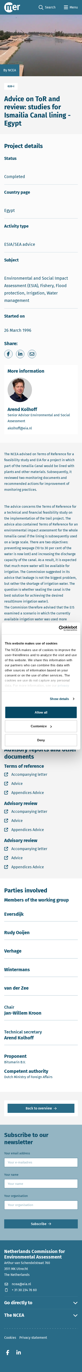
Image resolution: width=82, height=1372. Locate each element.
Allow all (41, 712)
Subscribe (38, 1224)
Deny (41, 740)
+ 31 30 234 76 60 (24, 1290)
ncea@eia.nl (21, 1284)
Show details (59, 699)
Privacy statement (33, 1338)
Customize (39, 726)
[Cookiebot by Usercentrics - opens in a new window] (59, 628)
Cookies (10, 1338)
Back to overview (39, 1108)
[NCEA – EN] (12, 7)
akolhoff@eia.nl (35, 428)
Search (47, 7)
